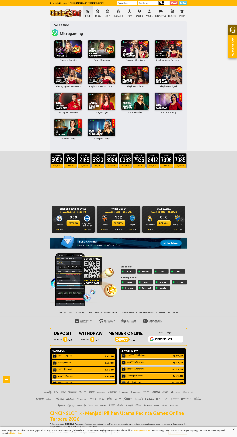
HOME (87, 16)
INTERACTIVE (160, 16)
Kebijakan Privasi (15, 433)
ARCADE (149, 16)
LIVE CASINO (118, 16)
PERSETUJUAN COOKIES (168, 312)
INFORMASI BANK (111, 312)
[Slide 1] (115, 229)
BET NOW (73, 223)
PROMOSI (172, 16)
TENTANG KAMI (65, 312)
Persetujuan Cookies (141, 430)
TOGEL (98, 16)
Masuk (174, 3)
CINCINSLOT (70, 424)
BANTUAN (80, 312)
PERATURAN (94, 312)
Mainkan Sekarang (171, 243)
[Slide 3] (119, 229)
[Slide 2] (117, 229)
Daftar (183, 3)
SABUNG (139, 16)
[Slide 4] (121, 229)
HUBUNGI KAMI (128, 312)
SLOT (107, 16)
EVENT (182, 16)
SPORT (129, 16)
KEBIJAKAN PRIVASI (146, 312)
